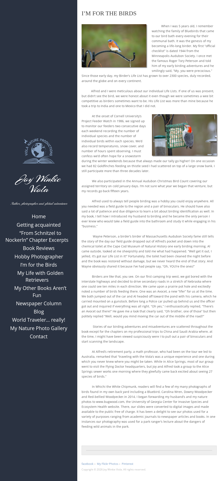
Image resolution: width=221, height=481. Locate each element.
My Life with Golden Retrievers (40, 276)
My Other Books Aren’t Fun (40, 291)
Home (39, 216)
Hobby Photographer (38, 256)
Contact (38, 336)
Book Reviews (39, 248)
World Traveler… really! (38, 319)
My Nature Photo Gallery (38, 328)
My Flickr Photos (107, 464)
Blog (39, 311)
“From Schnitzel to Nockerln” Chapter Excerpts (36, 236)
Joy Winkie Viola (38, 184)
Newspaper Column (39, 303)
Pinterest (127, 464)
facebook (87, 464)
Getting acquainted (39, 224)
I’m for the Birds (38, 264)
